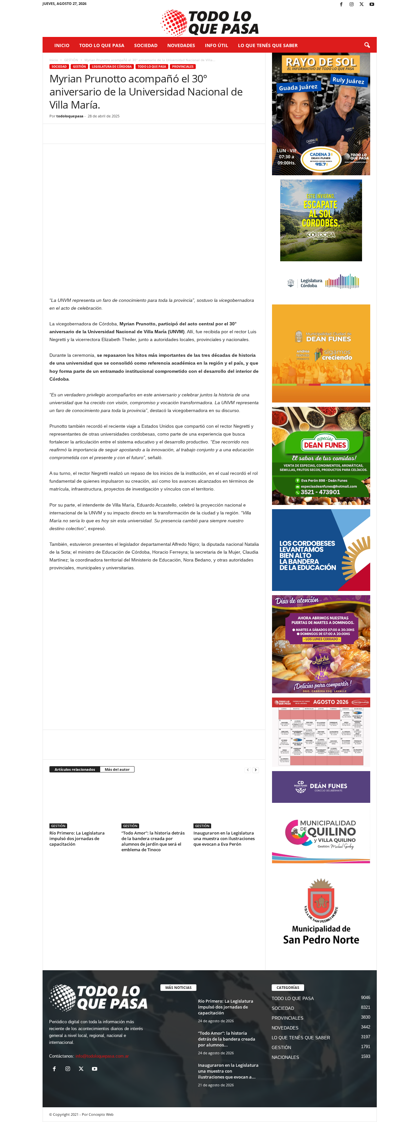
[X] (362, 4)
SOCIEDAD (145, 45)
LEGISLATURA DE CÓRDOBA (112, 66)
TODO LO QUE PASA (101, 45)
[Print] (131, 133)
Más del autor (117, 769)
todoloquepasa (69, 115)
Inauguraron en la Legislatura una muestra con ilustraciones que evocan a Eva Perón (224, 838)
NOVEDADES (181, 45)
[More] (147, 133)
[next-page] (255, 769)
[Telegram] (101, 133)
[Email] (116, 133)
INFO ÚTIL (216, 45)
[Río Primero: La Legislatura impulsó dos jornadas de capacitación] (82, 803)
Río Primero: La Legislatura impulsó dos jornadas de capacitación (77, 838)
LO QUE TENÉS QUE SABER (268, 45)
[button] (367, 45)
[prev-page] (248, 769)
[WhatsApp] (86, 133)
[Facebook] (341, 4)
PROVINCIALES (182, 66)
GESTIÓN (71, 60)
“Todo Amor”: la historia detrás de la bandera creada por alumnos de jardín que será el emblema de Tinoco (153, 841)
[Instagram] (351, 4)
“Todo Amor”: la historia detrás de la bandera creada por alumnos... (226, 1039)
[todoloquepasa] (210, 23)
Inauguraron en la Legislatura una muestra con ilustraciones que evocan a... (228, 1071)
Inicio (61, 45)
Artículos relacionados (75, 769)
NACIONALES (285, 1057)
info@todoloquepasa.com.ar (102, 1056)
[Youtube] (372, 4)
